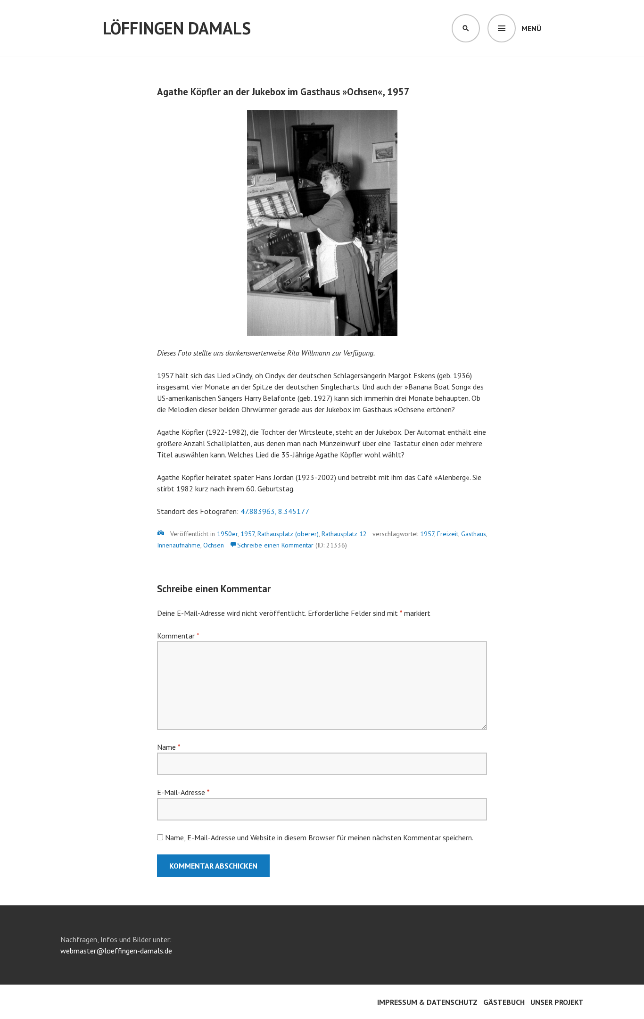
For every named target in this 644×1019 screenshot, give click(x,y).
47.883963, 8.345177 (274, 511)
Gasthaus (473, 534)
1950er (227, 534)
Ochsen (213, 545)
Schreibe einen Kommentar (275, 545)
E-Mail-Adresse (183, 792)
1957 (247, 534)
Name (168, 747)
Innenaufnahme (178, 545)
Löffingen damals (177, 28)
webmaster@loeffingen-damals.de (116, 950)
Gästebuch (504, 1002)
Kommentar (178, 635)
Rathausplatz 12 (344, 534)
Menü (531, 28)
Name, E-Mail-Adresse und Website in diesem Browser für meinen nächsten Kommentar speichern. (319, 837)
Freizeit (447, 534)
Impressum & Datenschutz (427, 1002)
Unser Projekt (557, 1002)
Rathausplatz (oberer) (288, 534)
